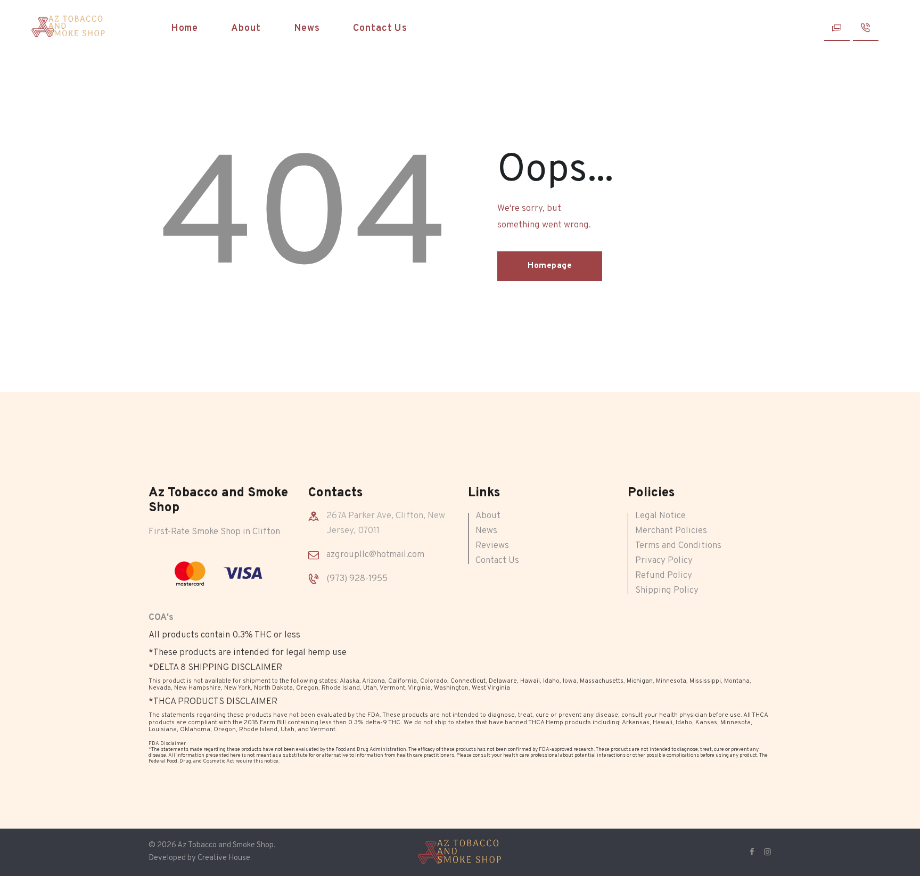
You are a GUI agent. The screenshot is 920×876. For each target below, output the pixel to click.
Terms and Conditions (678, 546)
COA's (161, 618)
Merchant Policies (671, 531)
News (486, 531)
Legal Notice (660, 516)
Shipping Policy (667, 590)
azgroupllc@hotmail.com (375, 555)
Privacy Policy (664, 561)
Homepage (550, 266)
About (487, 516)
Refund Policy (663, 576)
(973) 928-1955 (357, 579)
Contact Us (497, 561)
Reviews (492, 546)
